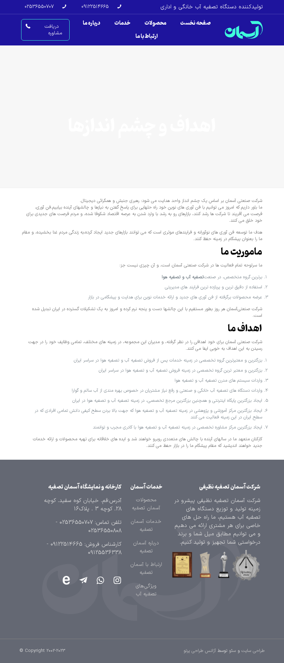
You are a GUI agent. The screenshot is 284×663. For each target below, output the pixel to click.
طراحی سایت (253, 650)
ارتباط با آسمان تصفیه (146, 569)
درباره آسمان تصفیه (146, 547)
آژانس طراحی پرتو (200, 650)
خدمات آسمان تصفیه (146, 526)
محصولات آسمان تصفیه (146, 504)
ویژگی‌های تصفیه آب (146, 590)
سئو (232, 650)
